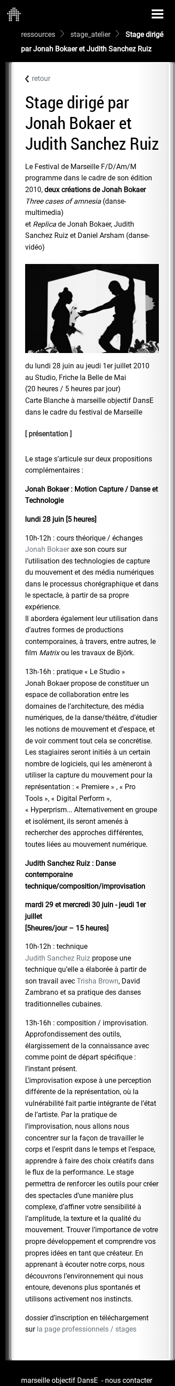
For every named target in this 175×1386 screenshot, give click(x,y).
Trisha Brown (97, 981)
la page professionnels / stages (86, 1329)
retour (41, 78)
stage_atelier (90, 34)
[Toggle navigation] (157, 13)
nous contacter (128, 1380)
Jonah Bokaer (47, 549)
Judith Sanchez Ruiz (57, 958)
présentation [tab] (48, 433)
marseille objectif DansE (59, 1380)
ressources (38, 34)
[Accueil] (14, 14)
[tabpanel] (92, 894)
